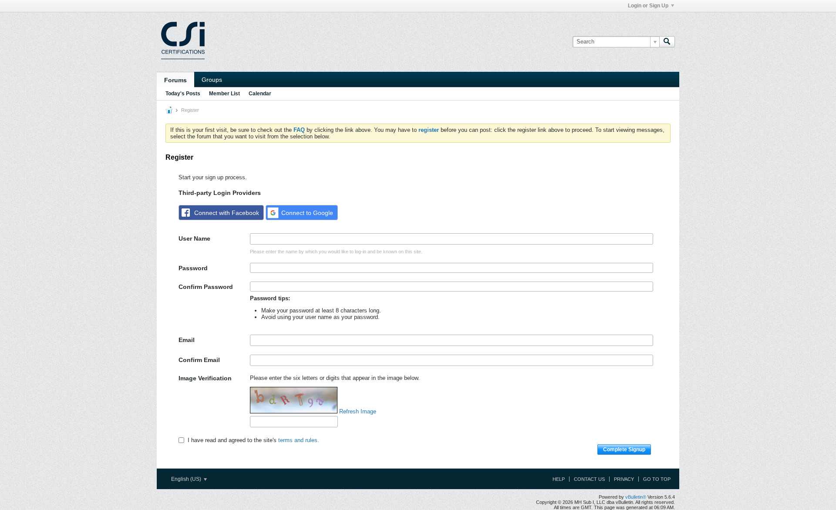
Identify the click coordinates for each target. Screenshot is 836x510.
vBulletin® (635, 497)
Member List (224, 94)
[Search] (667, 41)
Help (559, 479)
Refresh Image (357, 411)
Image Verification (205, 378)
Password (193, 268)
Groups (212, 79)
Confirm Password (206, 286)
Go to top (657, 479)
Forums (175, 80)
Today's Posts (182, 94)
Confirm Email (199, 359)
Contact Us (589, 479)
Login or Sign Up (648, 6)
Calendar (260, 94)
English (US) (186, 479)
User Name (194, 238)
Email (187, 339)
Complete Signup (624, 449)
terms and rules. (298, 440)
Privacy (624, 479)
